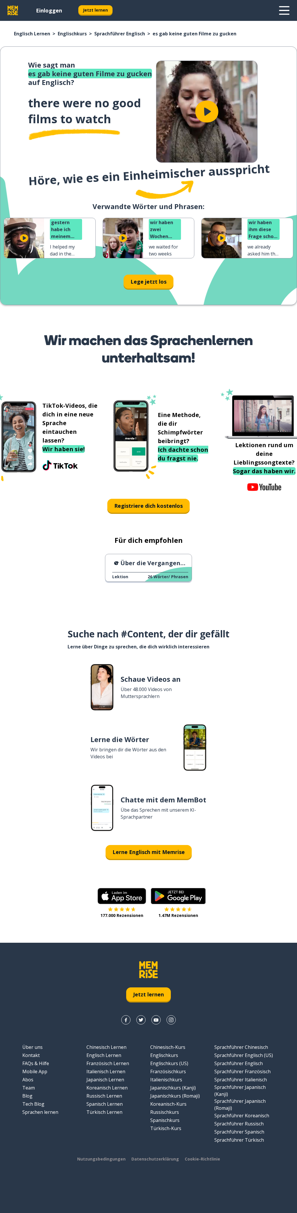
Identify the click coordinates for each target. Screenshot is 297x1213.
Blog (27, 1096)
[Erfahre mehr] (284, 10)
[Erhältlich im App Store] (121, 896)
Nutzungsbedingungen (101, 1159)
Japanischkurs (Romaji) (175, 1096)
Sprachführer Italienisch (240, 1079)
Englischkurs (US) (169, 1063)
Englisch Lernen (32, 33)
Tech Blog (33, 1104)
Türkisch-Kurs (165, 1128)
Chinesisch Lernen (106, 1047)
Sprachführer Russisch (239, 1123)
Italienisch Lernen (105, 1071)
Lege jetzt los (148, 281)
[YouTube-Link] (156, 1020)
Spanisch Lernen (104, 1104)
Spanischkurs (165, 1120)
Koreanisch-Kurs (168, 1104)
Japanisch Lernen (105, 1079)
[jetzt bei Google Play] (178, 896)
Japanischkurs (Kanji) (173, 1088)
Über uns (32, 1047)
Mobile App (34, 1071)
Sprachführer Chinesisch (241, 1047)
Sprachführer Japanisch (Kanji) (240, 1090)
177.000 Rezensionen (121, 915)
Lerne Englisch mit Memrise (149, 851)
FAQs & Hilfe (35, 1063)
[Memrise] (13, 10)
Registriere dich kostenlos (148, 505)
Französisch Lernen (107, 1063)
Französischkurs (168, 1071)
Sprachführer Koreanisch (241, 1115)
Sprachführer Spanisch (239, 1132)
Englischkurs (72, 33)
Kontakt (31, 1055)
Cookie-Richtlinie (202, 1159)
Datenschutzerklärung (155, 1159)
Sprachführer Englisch (119, 33)
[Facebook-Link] (126, 1020)
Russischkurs (164, 1112)
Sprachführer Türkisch (239, 1140)
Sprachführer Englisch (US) (243, 1055)
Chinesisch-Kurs (167, 1047)
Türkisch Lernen (104, 1112)
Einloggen (49, 10)
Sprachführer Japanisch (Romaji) (240, 1104)
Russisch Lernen (104, 1096)
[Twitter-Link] (141, 1020)
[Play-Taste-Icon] (206, 111)
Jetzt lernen (95, 10)
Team (28, 1088)
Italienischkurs (166, 1079)
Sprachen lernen (40, 1112)
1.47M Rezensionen (178, 915)
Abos (27, 1079)
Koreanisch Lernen (107, 1088)
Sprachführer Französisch (242, 1071)
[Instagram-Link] (171, 1020)
